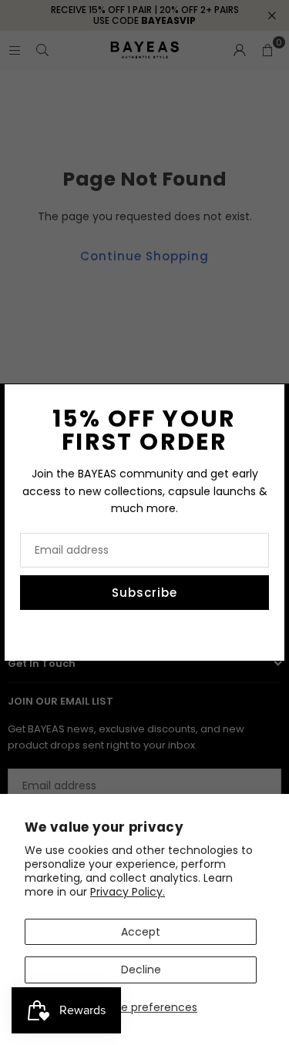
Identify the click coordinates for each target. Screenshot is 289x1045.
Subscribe (144, 592)
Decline (141, 969)
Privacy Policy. (127, 891)
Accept (140, 931)
